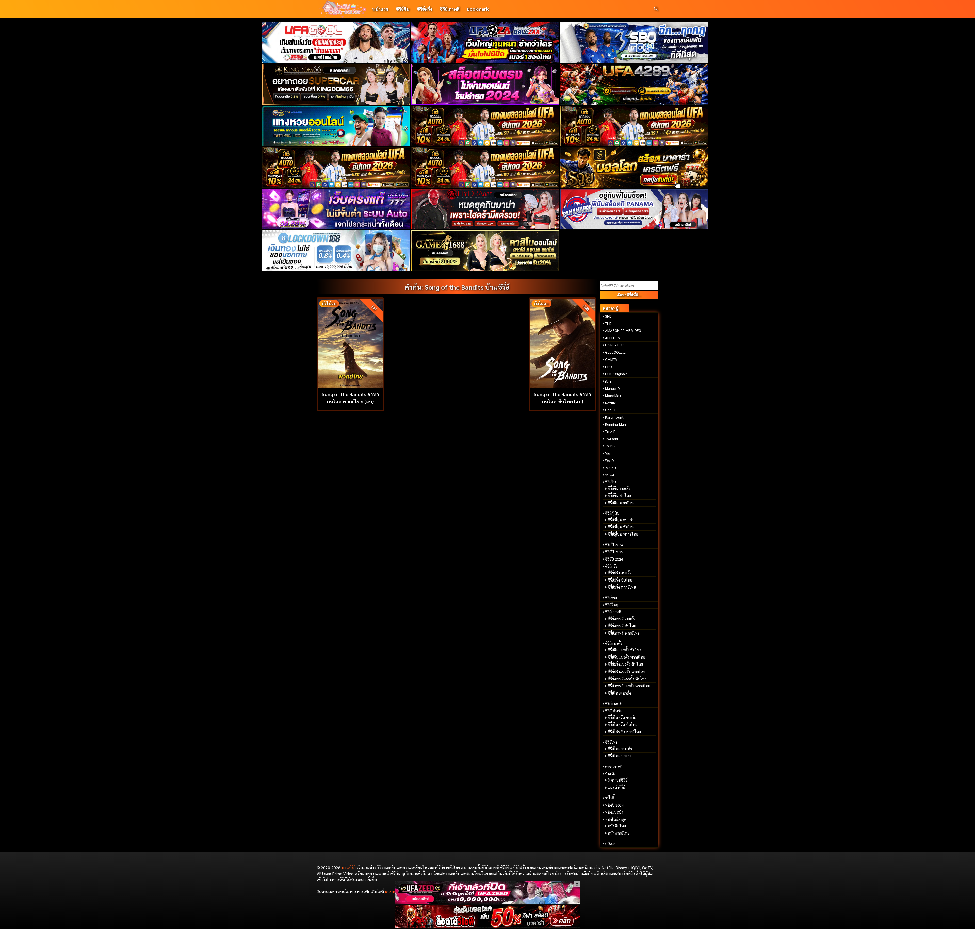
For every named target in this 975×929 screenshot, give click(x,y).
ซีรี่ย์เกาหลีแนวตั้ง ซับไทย (627, 678)
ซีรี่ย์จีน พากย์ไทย (621, 503)
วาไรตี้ (609, 797)
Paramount (614, 417)
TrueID (610, 431)
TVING (610, 445)
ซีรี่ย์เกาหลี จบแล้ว (621, 618)
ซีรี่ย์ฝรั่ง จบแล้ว (619, 572)
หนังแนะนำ (614, 812)
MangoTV (612, 388)
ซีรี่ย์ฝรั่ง (424, 9)
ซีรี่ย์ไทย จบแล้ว (620, 748)
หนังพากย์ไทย (618, 833)
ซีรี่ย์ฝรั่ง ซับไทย (620, 580)
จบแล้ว (610, 474)
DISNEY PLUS (615, 345)
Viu (607, 453)
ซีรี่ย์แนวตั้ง (613, 643)
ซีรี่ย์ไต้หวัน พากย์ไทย (624, 731)
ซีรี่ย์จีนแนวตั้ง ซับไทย (625, 650)
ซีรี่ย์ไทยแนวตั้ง (619, 693)
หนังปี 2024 (614, 805)
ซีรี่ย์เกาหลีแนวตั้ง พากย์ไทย (629, 686)
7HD (608, 323)
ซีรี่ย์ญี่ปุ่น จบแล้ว (621, 520)
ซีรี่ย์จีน (402, 9)
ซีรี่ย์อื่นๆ (611, 605)
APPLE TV (612, 337)
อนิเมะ (610, 843)
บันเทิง (610, 773)
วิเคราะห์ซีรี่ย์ (617, 780)
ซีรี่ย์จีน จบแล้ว (619, 488)
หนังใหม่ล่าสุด (615, 819)
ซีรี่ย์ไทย (611, 742)
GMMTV (611, 359)
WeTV (609, 460)
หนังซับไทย (617, 826)
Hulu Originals (616, 373)
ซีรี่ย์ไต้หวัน (613, 711)
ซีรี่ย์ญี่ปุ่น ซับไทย (621, 527)
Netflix (610, 402)
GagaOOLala (615, 352)
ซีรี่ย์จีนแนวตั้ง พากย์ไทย (626, 657)
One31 (610, 409)
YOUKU (610, 467)
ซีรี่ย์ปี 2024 (614, 544)
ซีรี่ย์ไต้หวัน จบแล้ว (622, 717)
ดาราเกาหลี (613, 766)
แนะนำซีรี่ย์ (616, 787)
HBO (608, 366)
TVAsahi (611, 438)
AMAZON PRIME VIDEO (623, 330)
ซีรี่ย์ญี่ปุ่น (612, 513)
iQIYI (608, 381)
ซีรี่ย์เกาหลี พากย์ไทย (624, 633)
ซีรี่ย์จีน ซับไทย (619, 495)
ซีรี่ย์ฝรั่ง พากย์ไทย (622, 587)
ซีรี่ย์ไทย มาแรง (619, 756)
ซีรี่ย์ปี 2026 (614, 559)
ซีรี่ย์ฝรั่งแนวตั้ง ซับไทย (625, 664)
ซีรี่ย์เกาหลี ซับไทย (622, 625)
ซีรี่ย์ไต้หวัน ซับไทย (622, 724)
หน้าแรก (380, 9)
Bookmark (478, 9)
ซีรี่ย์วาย (611, 597)
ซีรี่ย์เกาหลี (449, 9)
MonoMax (613, 395)
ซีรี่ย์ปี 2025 (614, 552)
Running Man (615, 424)
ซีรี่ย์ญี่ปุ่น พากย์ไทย (623, 534)
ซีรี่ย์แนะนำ (614, 703)
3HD (608, 316)
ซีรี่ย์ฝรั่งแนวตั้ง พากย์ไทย (627, 671)
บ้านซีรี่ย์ (349, 867)
